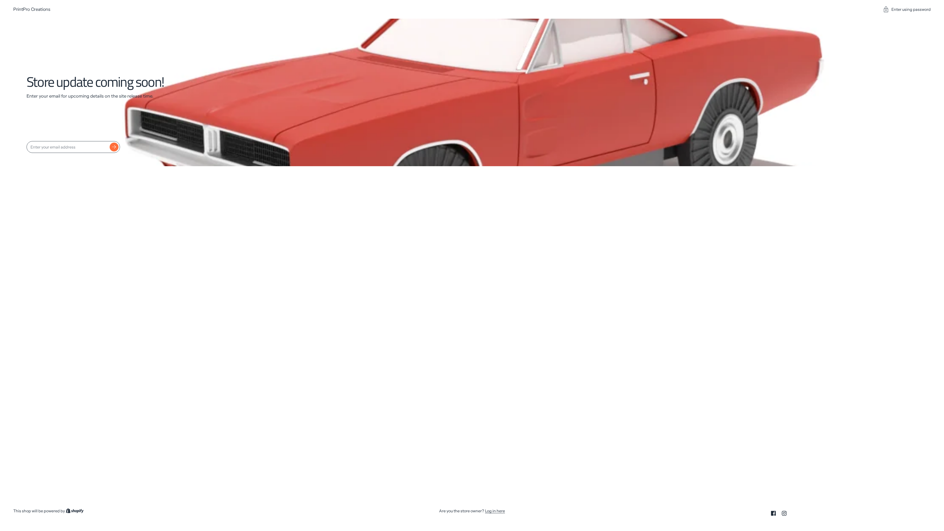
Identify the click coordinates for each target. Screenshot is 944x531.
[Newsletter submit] (114, 147)
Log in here (495, 511)
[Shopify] (75, 511)
